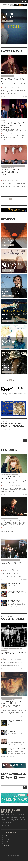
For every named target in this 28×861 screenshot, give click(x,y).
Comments (24, 716)
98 (22, 380)
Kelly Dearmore (12, 735)
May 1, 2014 (12, 756)
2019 (5, 839)
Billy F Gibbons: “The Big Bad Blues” (11, 367)
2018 (5, 841)
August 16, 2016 (17, 659)
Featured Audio (11, 166)
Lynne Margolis (12, 744)
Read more (3, 96)
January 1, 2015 (21, 725)
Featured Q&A (5, 474)
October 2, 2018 (16, 87)
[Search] (3, 1)
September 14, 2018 (17, 133)
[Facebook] (16, 1)
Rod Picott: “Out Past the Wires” (11, 292)
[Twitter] (22, 1)
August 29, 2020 (16, 485)
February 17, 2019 (21, 587)
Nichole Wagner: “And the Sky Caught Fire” (11, 266)
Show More (7, 845)
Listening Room (5, 167)
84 (22, 198)
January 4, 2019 (14, 606)
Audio (4, 166)
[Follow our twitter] (2, 777)
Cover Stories (5, 648)
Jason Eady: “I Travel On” (9, 241)
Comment (24, 96)
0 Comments (24, 142)
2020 (5, 837)
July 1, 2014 (20, 744)
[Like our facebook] (15, 777)
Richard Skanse (7, 87)
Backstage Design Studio (14, 855)
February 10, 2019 (21, 596)
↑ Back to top (14, 858)
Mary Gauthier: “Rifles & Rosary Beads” (11, 317)
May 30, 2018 (15, 180)
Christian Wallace (8, 659)
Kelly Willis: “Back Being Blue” (9, 342)
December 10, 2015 (16, 707)
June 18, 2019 (15, 570)
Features (12, 474)
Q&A (16, 474)
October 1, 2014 (21, 735)
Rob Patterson (12, 725)
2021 (5, 835)
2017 (5, 843)
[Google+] (19, 1)
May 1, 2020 (14, 527)
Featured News (5, 76)
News (12, 76)
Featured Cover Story (16, 648)
